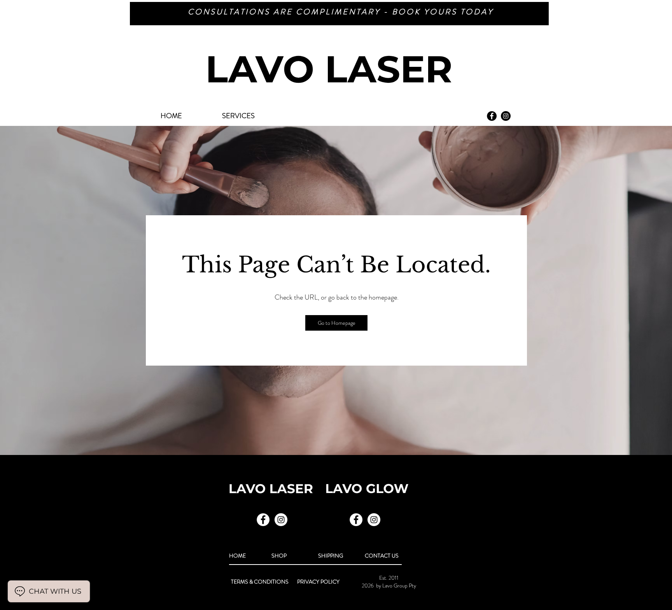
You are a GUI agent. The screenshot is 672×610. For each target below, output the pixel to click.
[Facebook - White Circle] (356, 519)
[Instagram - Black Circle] (506, 116)
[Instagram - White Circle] (374, 519)
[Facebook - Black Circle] (492, 116)
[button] (336, 323)
